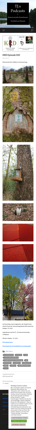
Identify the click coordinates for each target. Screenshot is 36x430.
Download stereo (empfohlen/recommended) (17, 346)
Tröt (4, 409)
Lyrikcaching (27, 363)
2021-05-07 (6, 58)
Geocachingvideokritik (11, 357)
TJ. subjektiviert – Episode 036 (11, 382)
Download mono (8, 342)
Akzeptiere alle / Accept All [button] (19, 421)
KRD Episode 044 (8, 375)
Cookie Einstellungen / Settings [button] (19, 417)
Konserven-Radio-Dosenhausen (13, 360)
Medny (6, 365)
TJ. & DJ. (6, 368)
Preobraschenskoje (24, 365)
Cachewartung (8, 355)
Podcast (11, 351)
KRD (7, 351)
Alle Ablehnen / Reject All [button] (18, 424)
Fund (25, 355)
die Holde (18, 355)
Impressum (6, 402)
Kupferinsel (7, 363)
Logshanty (17, 363)
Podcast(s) (6, 406)
